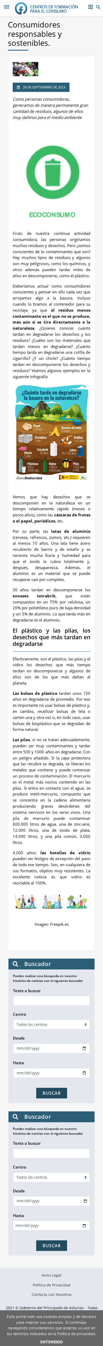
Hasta (18, 1062)
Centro (19, 1014)
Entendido (51, 1342)
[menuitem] (52, 1275)
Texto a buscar (27, 990)
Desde (19, 1038)
